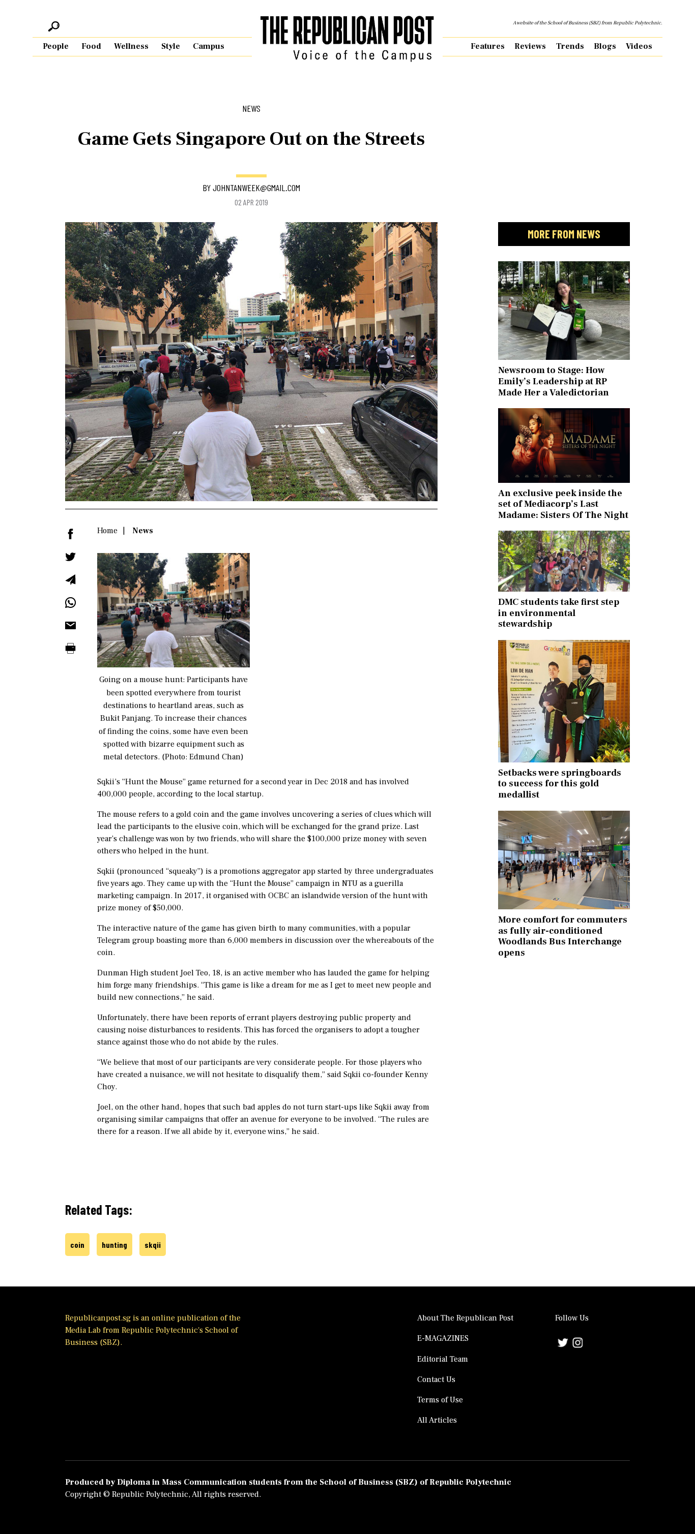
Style (170, 46)
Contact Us (436, 1379)
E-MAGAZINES (443, 1338)
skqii (152, 1244)
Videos (639, 46)
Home (107, 531)
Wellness (131, 46)
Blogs (605, 46)
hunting (114, 1244)
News (142, 531)
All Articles (437, 1420)
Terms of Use (440, 1400)
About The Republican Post (465, 1318)
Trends (570, 46)
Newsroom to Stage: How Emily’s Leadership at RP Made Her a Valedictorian (553, 381)
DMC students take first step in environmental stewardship (558, 613)
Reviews (530, 46)
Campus (208, 46)
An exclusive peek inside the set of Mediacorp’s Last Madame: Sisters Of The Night (563, 504)
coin (77, 1244)
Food (91, 46)
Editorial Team (442, 1359)
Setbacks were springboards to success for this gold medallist (559, 784)
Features (488, 46)
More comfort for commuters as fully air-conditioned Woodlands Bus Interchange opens (562, 936)
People (56, 46)
